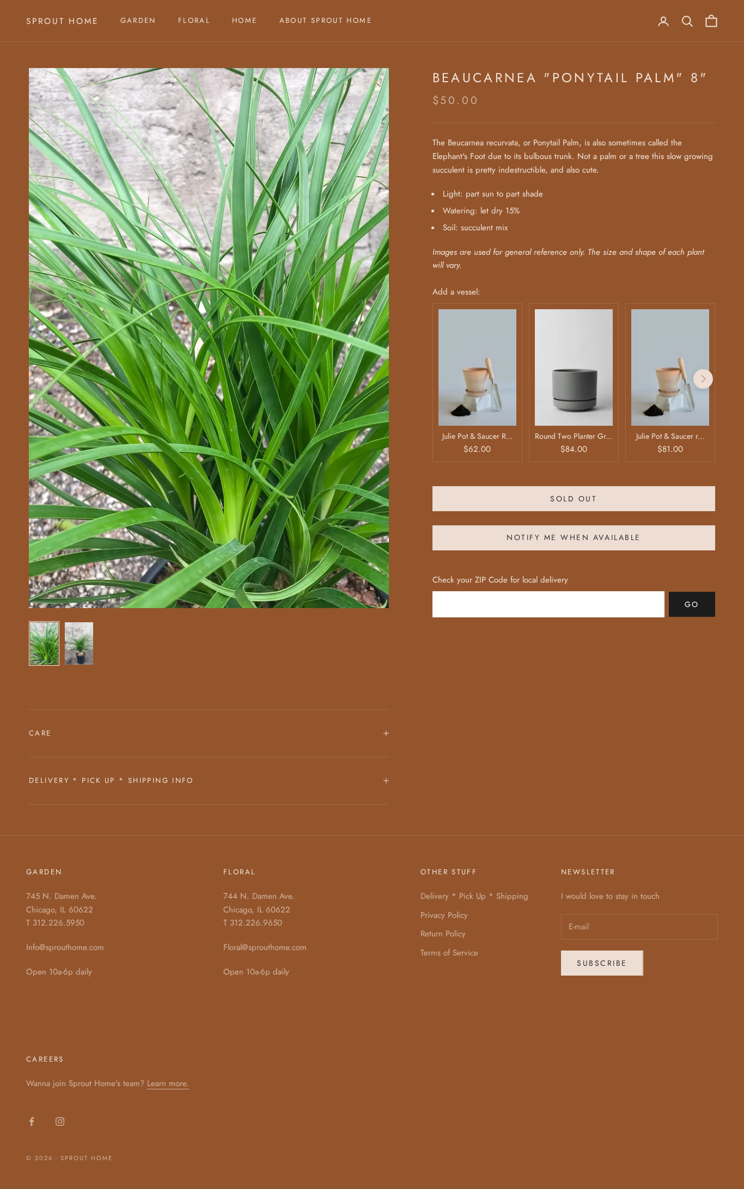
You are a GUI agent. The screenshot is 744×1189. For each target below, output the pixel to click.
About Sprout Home (325, 20)
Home (245, 20)
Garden (138, 20)
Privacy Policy (444, 915)
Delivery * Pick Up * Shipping (474, 896)
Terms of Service (449, 953)
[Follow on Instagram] (59, 1121)
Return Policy (443, 934)
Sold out (573, 498)
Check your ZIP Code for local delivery (500, 580)
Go (692, 604)
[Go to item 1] (44, 643)
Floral (194, 20)
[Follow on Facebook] (31, 1121)
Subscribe (602, 963)
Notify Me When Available (574, 537)
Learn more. (168, 1083)
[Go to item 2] (79, 643)
